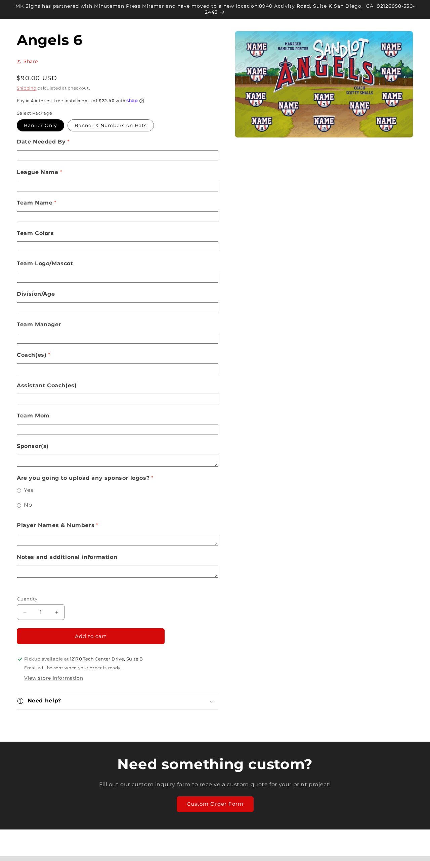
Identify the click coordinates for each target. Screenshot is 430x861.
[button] (117, 700)
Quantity (27, 598)
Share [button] (31, 61)
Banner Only (40, 125)
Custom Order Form (215, 804)
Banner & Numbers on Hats (111, 125)
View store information (53, 678)
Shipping (27, 88)
